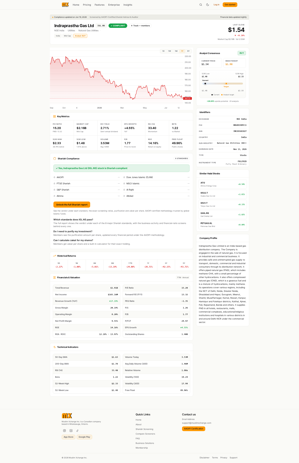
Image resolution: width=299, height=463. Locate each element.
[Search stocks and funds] (201, 4)
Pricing (87, 4)
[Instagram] (64, 430)
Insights (127, 4)
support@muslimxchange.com (196, 423)
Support (233, 457)
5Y (188, 51)
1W (169, 51)
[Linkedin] (71, 430)
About (138, 424)
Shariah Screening (144, 429)
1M (176, 51)
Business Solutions (145, 443)
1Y (182, 51)
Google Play (84, 437)
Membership (142, 448)
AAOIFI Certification (193, 428)
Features (99, 4)
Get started (230, 4)
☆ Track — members (140, 25)
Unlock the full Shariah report (71, 204)
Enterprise (114, 4)
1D (163, 51)
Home (76, 4)
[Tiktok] (77, 430)
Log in (216, 4)
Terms (215, 457)
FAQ (138, 438)
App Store (68, 437)
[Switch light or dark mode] (207, 4)
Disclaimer (204, 457)
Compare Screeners (145, 433)
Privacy (223, 457)
